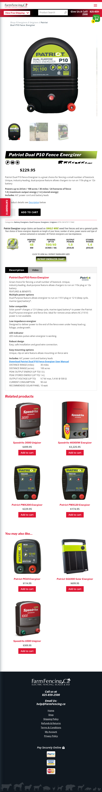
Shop (12, 22)
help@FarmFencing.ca (51, 704)
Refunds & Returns (51, 723)
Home (51, 710)
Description (34, 202)
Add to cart (29, 212)
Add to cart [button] (27, 452)
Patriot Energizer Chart (51, 259)
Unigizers (34, 22)
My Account (51, 731)
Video (35, 270)
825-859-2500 (90, 13)
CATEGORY (6, 206)
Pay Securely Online (49, 747)
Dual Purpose (34, 222)
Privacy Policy (51, 735)
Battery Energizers (21, 222)
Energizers (22, 22)
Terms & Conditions (51, 727)
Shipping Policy (51, 719)
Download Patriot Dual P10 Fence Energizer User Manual (39, 361)
